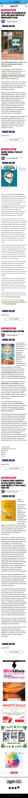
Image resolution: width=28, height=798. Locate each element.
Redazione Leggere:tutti (12, 21)
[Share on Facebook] (5, 26)
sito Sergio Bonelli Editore (11, 303)
